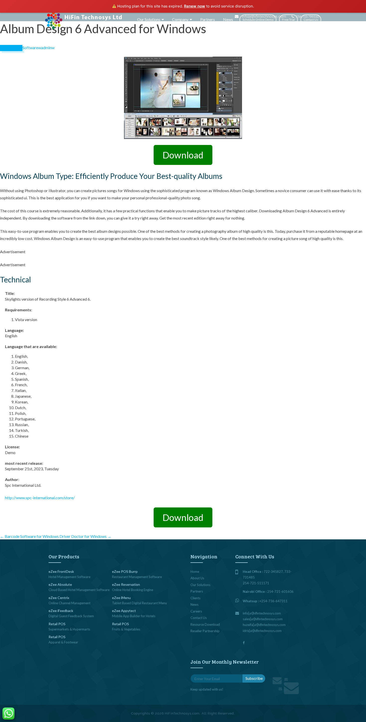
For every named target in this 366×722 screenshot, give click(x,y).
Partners (207, 19)
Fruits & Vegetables (126, 629)
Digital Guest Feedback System (71, 616)
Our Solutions (148, 19)
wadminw (46, 47)
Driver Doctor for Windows (85, 536)
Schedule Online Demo (258, 19)
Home (194, 572)
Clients (195, 598)
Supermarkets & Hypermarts (69, 629)
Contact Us (311, 19)
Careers (196, 611)
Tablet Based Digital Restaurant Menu (139, 603)
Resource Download (205, 624)
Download (183, 154)
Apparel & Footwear (63, 642)
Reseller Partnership (205, 631)
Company (180, 19)
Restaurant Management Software (137, 577)
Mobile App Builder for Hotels (133, 616)
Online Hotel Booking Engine (132, 590)
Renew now (194, 6)
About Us (197, 578)
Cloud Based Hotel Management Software (79, 590)
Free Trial (288, 19)
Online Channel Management (69, 603)
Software (30, 47)
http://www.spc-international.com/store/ (40, 497)
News (228, 19)
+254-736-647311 (273, 601)
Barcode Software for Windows (29, 536)
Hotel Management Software (69, 577)
